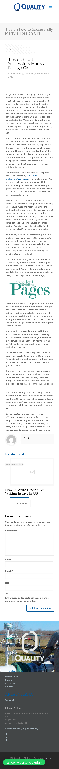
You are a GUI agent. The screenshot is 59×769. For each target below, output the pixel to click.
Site (7, 583)
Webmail (9, 700)
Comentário (11, 530)
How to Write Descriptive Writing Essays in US (24, 491)
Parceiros (10, 683)
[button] (24, 762)
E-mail (9, 571)
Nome (8, 559)
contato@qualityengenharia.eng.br (23, 728)
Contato (9, 686)
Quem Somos (11, 677)
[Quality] (29, 6)
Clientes (9, 680)
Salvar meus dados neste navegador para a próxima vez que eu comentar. (27, 599)
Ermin (27, 73)
